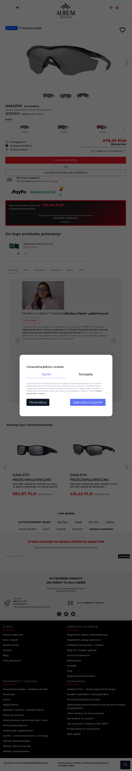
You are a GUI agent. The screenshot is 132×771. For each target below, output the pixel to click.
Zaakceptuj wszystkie (88, 402)
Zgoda (46, 374)
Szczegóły (86, 374)
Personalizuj (37, 402)
